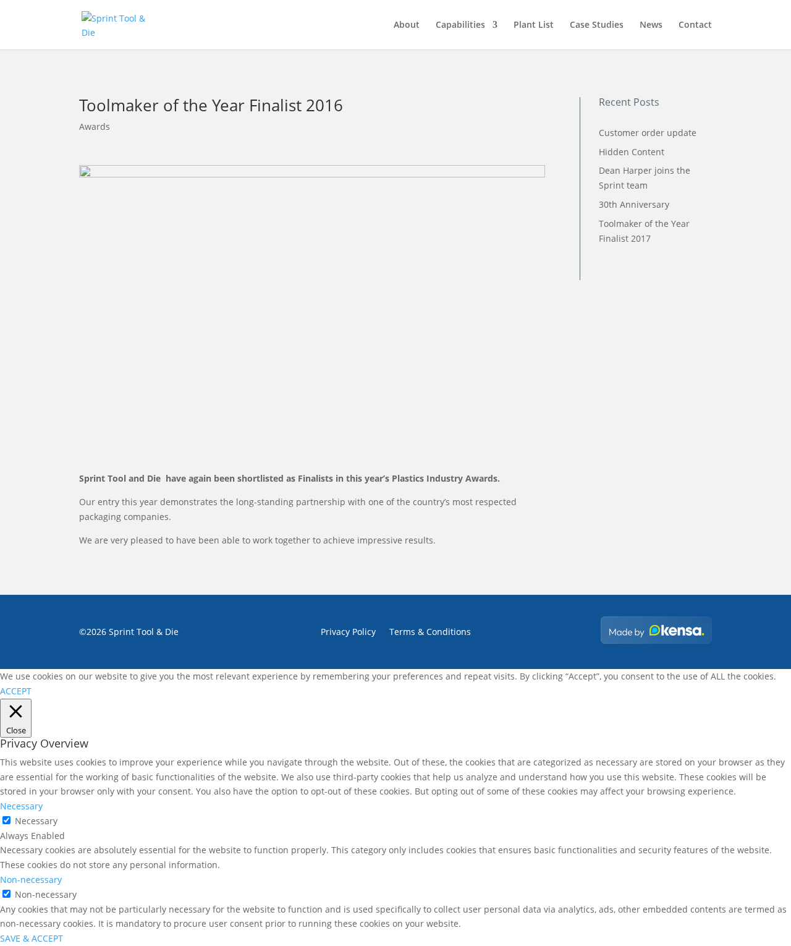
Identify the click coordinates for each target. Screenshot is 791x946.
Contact (695, 25)
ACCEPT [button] (16, 691)
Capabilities (460, 25)
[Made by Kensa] (656, 630)
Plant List (534, 25)
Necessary (36, 821)
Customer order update (647, 132)
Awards (94, 126)
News (651, 25)
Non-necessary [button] (31, 879)
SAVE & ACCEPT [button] (31, 938)
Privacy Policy (348, 632)
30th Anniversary (634, 204)
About (407, 25)
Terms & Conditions (430, 632)
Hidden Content (631, 152)
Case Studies (597, 25)
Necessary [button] (21, 806)
